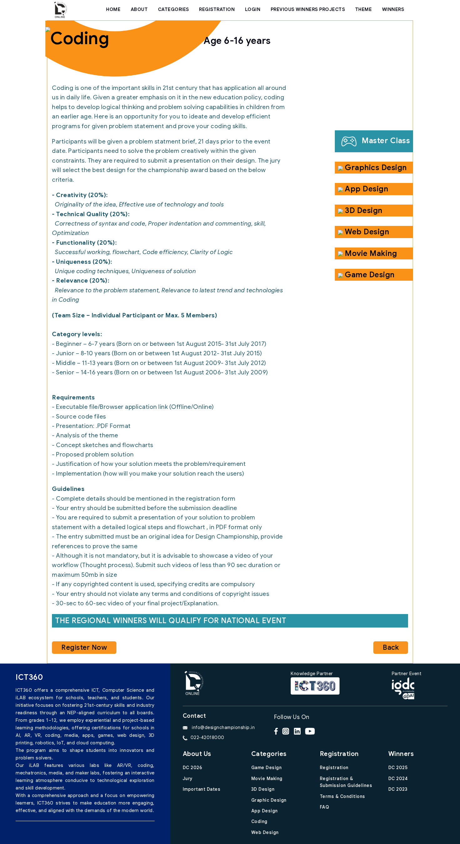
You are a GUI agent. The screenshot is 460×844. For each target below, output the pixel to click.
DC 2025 (398, 767)
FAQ (324, 807)
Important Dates (202, 789)
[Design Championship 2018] (60, 9)
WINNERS (393, 9)
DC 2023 (398, 789)
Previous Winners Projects (308, 9)
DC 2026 (192, 767)
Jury (188, 778)
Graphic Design (269, 800)
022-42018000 (207, 737)
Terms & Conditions (342, 796)
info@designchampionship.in (223, 727)
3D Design (263, 789)
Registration (334, 767)
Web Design (265, 832)
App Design (264, 811)
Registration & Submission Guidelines (346, 782)
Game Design (266, 767)
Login (253, 9)
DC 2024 (398, 778)
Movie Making (267, 778)
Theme (363, 9)
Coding (259, 821)
